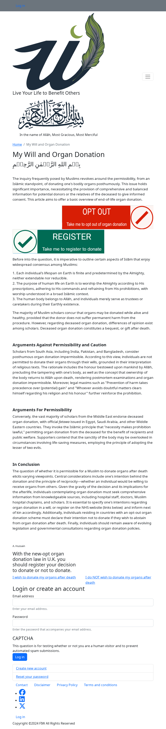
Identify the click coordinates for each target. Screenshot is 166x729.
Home (17, 144)
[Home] (59, 51)
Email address (23, 596)
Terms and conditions (100, 685)
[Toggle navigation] (147, 77)
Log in (20, 5)
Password (20, 617)
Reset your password (32, 676)
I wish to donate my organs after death (44, 577)
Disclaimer (42, 685)
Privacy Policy (67, 685)
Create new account (31, 668)
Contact (22, 685)
